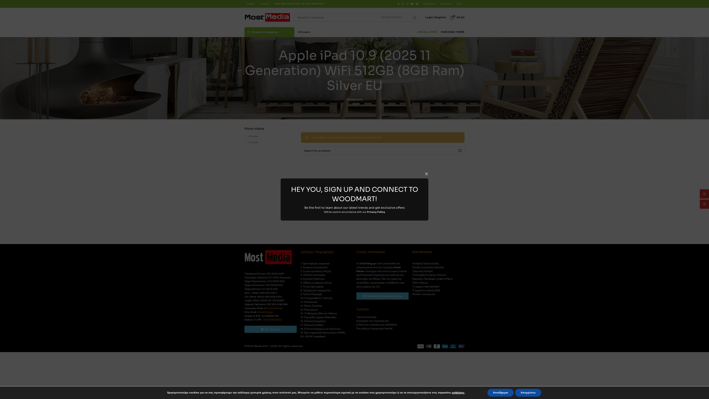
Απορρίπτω (528, 392)
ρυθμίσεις (458, 392)
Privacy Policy (376, 212)
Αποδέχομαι (500, 392)
